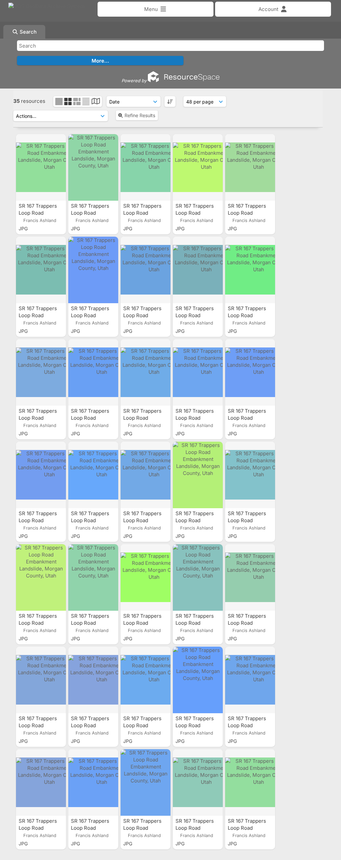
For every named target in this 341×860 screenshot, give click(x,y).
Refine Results (140, 115)
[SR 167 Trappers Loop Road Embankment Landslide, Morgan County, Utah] (41, 167)
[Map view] (96, 102)
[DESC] (170, 101)
